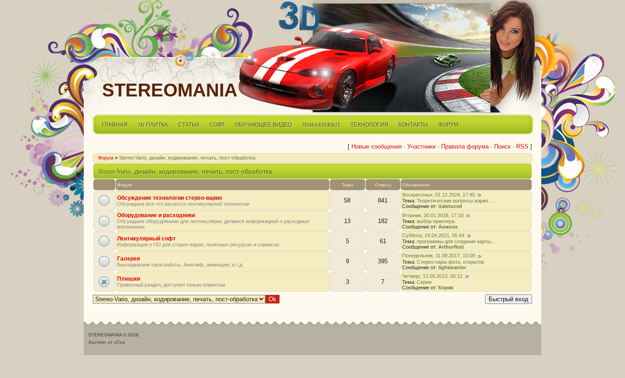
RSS (522, 146)
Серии (424, 282)
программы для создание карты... (456, 241)
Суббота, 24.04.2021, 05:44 (433, 235)
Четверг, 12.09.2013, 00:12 (432, 276)
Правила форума (465, 146)
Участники (421, 146)
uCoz (119, 342)
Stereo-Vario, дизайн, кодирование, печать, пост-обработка (187, 157)
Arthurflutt (451, 247)
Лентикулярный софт (146, 238)
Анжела (448, 226)
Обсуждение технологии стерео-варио (169, 198)
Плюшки (128, 279)
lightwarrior (452, 267)
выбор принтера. (436, 221)
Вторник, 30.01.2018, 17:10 (432, 215)
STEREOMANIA (169, 90)
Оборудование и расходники (156, 215)
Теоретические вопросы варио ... (455, 200)
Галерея (128, 259)
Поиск (502, 146)
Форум (105, 157)
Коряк (445, 287)
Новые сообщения (376, 146)
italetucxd (450, 206)
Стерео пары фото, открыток (450, 262)
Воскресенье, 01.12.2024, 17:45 (438, 194)
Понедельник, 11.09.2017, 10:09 (438, 255)
